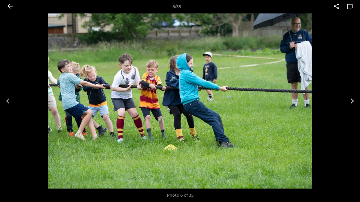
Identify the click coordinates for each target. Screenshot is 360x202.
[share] (336, 7)
